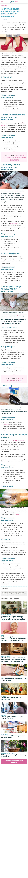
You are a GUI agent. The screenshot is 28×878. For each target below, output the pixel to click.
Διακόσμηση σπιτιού (6, 614)
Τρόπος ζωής (4, 5)
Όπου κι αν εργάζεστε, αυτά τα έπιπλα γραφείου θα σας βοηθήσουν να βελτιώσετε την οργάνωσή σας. (13, 617)
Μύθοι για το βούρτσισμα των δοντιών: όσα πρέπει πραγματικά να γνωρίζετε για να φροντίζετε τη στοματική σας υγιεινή (13, 638)
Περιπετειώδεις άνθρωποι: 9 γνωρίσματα (11, 698)
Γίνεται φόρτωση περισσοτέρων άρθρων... (14, 761)
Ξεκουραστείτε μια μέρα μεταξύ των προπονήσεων (14, 679)
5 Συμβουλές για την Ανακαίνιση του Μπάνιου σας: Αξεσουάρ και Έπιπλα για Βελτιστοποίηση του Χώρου (13, 659)
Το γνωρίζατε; (4, 734)
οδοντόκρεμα (14, 223)
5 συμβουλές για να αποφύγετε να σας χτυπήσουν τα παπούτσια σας (15, 157)
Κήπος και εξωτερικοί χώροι (7, 753)
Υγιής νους (3, 696)
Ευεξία (2, 635)
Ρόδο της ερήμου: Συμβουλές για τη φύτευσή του (13, 755)
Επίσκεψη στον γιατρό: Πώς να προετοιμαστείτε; (11, 717)
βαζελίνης (6, 424)
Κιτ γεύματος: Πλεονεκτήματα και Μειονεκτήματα (13, 736)
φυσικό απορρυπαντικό (17, 315)
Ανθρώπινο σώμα (5, 677)
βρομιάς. (17, 514)
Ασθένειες (3, 715)
